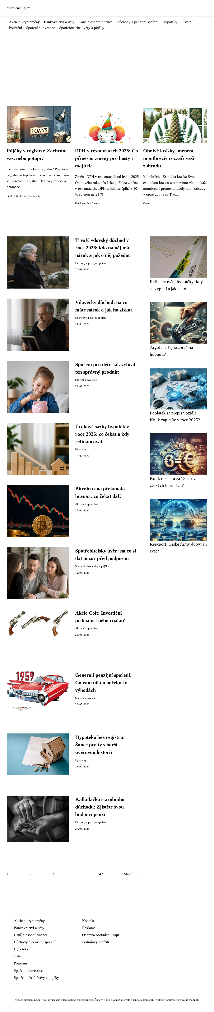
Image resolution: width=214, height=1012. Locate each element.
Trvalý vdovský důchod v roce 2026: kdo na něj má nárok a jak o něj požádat (102, 247)
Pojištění (15, 28)
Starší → (130, 874)
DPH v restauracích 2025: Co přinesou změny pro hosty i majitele (106, 158)
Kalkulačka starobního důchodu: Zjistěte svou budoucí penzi (99, 807)
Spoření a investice (40, 28)
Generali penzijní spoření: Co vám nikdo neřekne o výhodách (103, 682)
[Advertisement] (107, 62)
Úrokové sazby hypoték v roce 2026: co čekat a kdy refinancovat (102, 434)
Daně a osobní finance (95, 22)
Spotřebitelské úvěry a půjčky (81, 28)
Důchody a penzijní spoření (137, 22)
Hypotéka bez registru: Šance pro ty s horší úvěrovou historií (100, 745)
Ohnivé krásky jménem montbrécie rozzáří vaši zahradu (168, 158)
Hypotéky (170, 22)
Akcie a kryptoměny (24, 22)
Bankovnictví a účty (59, 22)
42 (101, 874)
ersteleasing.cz (18, 8)
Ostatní (187, 22)
